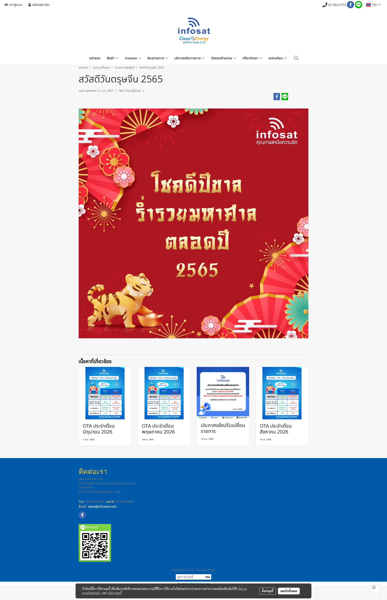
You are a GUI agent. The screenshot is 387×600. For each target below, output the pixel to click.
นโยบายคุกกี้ (115, 593)
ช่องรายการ (156, 58)
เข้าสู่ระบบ (15, 4)
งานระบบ (131, 58)
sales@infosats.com (102, 506)
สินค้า (111, 58)
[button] (296, 58)
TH (374, 5)
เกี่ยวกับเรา (250, 58)
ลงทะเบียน (276, 58)
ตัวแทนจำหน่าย (222, 58)
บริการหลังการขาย (188, 58)
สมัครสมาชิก (40, 4)
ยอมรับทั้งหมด (288, 591)
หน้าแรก (95, 58)
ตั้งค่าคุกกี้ (267, 591)
